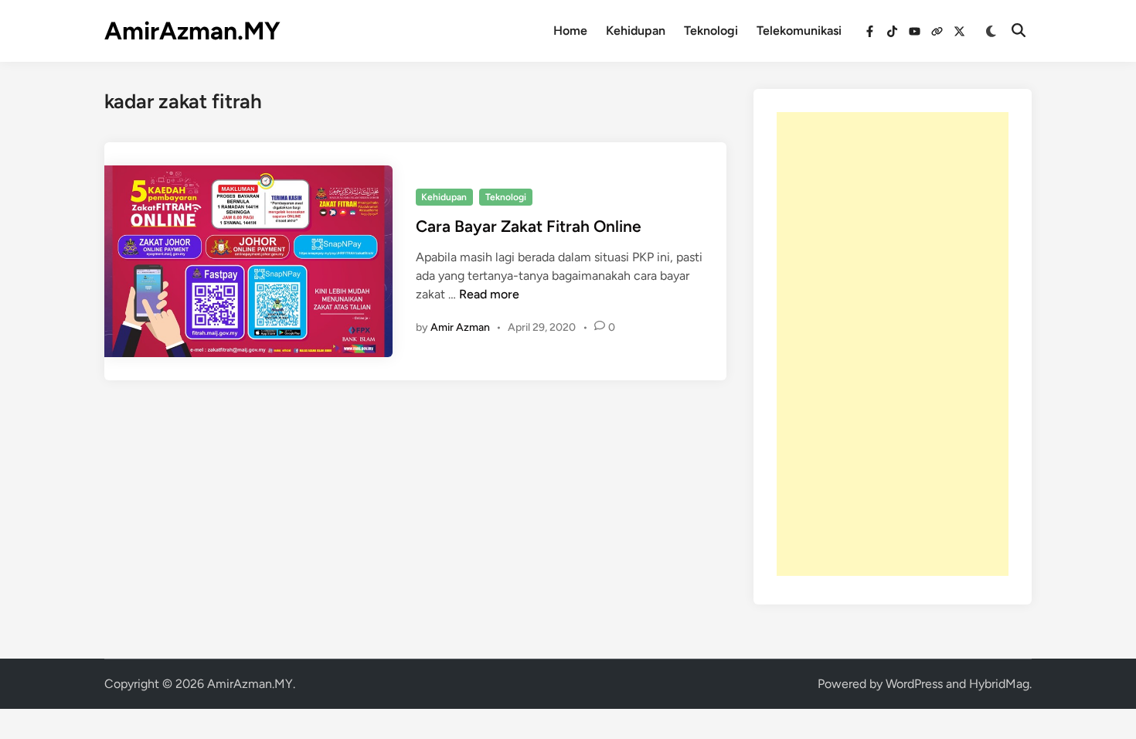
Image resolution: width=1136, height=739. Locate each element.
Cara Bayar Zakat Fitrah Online (528, 226)
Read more (489, 294)
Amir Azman (460, 327)
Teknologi (711, 30)
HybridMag (999, 683)
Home (570, 30)
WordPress (914, 683)
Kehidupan (635, 30)
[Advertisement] (892, 344)
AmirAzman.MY (192, 31)
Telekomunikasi (799, 30)
